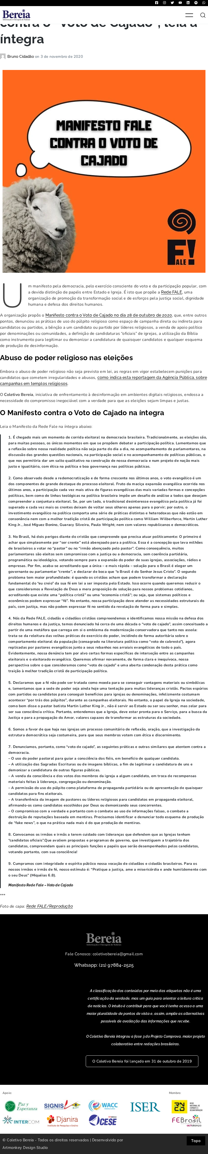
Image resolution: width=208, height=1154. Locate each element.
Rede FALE (171, 292)
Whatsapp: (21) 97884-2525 (104, 965)
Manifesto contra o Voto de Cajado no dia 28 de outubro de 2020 (108, 315)
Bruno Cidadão (21, 56)
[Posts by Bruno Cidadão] (3, 56)
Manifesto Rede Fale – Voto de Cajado (40, 885)
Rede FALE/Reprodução (49, 906)
